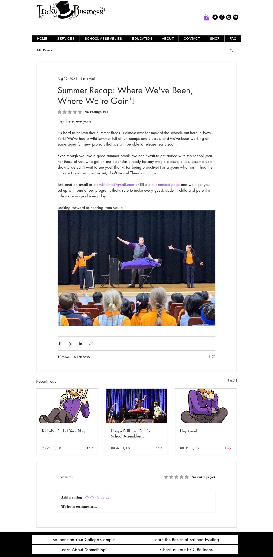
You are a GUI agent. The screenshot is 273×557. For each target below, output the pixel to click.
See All (232, 381)
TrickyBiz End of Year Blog (63, 430)
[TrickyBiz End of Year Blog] (67, 406)
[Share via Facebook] (60, 343)
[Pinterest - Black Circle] (235, 17)
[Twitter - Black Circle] (215, 17)
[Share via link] (91, 343)
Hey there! (188, 430)
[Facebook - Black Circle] (222, 17)
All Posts (44, 50)
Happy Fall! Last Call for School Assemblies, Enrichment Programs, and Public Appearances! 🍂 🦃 (134, 433)
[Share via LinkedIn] (80, 343)
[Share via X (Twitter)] (70, 343)
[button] (206, 17)
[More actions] (212, 78)
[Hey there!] (206, 406)
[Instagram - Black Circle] (228, 17)
